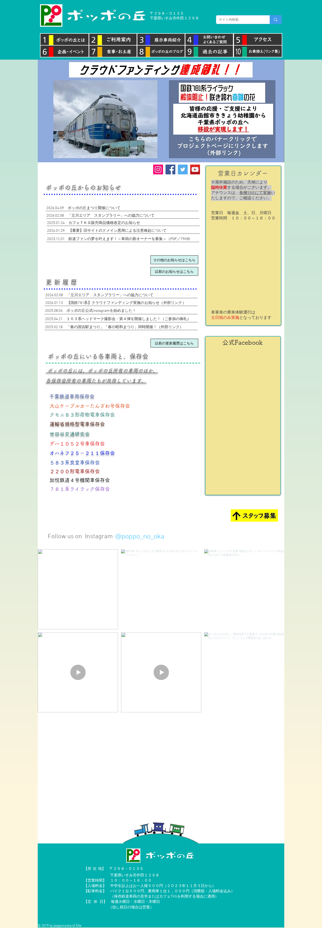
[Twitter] (183, 169)
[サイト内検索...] (275, 19)
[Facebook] (170, 169)
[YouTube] (195, 169)
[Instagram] (158, 169)
